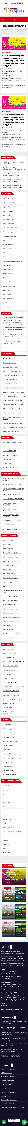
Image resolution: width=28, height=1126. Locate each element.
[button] (25, 19)
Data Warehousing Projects (10, 634)
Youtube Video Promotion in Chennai (13, 400)
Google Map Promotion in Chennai (12, 413)
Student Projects (7, 290)
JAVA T (5, 724)
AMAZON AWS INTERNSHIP (11, 695)
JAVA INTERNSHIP (8, 649)
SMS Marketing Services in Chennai (13, 409)
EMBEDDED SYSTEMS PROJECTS (13, 442)
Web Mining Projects (9, 638)
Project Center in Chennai (8, 1092)
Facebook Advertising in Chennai (12, 423)
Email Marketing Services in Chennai (13, 404)
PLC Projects (6, 265)
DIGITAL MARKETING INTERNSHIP (13, 661)
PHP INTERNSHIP (8, 674)
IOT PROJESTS (7, 446)
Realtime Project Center (8, 1069)
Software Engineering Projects (11, 617)
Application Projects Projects (11, 609)
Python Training (7, 766)
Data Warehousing (8, 219)
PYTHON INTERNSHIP (9, 678)
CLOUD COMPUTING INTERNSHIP (13, 686)
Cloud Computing (8, 211)
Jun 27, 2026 (8, 929)
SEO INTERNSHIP (8, 657)
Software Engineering (9, 286)
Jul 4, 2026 (8, 912)
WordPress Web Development (11, 371)
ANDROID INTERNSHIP (10, 682)
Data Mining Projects (9, 573)
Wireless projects (8, 307)
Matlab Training (7, 762)
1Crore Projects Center (7, 1076)
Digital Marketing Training (10, 741)
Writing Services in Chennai (11, 431)
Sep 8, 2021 (7, 68)
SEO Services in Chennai (10, 379)
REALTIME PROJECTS (9, 525)
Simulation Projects (8, 282)
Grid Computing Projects (10, 596)
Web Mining (6, 303)
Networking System (8, 540)
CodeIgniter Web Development (11, 367)
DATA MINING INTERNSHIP (11, 691)
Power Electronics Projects (10, 578)
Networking (6, 252)
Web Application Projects (10, 600)
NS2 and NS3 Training (9, 774)
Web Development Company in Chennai (12, 1107)
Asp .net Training (7, 745)
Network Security (7, 248)
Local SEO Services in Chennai (12, 384)
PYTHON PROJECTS (9, 463)
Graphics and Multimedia (10, 227)
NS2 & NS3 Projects (8, 257)
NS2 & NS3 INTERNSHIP (10, 666)
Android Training (7, 749)
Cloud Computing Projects (10, 557)
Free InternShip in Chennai (8, 1100)
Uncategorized (7, 294)
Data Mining (6, 215)
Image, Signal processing (10, 236)
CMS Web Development (9, 363)
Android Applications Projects (11, 561)
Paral (4, 590)
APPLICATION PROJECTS (10, 529)
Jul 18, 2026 (8, 877)
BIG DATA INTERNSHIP (10, 703)
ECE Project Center (6, 1088)
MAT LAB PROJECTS (9, 459)
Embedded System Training (11, 754)
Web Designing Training (9, 737)
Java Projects (6, 52)
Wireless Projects (8, 569)
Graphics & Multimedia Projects (12, 553)
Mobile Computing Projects (10, 604)
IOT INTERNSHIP (8, 707)
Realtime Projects (8, 565)
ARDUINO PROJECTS (9, 451)
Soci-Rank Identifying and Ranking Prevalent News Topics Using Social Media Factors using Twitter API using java (13, 61)
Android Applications (9, 198)
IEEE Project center (6, 1073)
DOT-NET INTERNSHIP (10, 653)
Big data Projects (7, 207)
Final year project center (8, 1080)
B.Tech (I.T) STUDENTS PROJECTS (13, 484)
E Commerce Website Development (13, 375)
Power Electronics (8, 269)
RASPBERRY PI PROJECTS (11, 467)
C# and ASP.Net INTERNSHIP (11, 699)
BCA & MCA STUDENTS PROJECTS (13, 499)
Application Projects (8, 202)
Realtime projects (8, 278)
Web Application (7, 298)
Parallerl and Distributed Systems (12, 261)
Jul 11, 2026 (8, 894)
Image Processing (8, 548)
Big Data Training (8, 770)
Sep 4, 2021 (7, 127)
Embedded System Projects (11, 621)
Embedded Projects (8, 223)
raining (9, 724)
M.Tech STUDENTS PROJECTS (12, 494)
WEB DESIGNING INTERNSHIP (12, 670)
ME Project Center (6, 1096)
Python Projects (7, 273)
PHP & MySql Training (9, 733)
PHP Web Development (9, 358)
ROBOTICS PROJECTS (10, 455)
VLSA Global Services (7, 1103)
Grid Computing (7, 232)
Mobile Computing (8, 244)
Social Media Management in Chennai (13, 392)
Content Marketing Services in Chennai (14, 396)
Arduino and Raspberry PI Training (12, 758)
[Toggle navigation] (14, 19)
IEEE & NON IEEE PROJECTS (12, 521)
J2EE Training (7, 729)
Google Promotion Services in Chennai (14, 427)
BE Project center (6, 1084)
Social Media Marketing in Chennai (13, 388)
